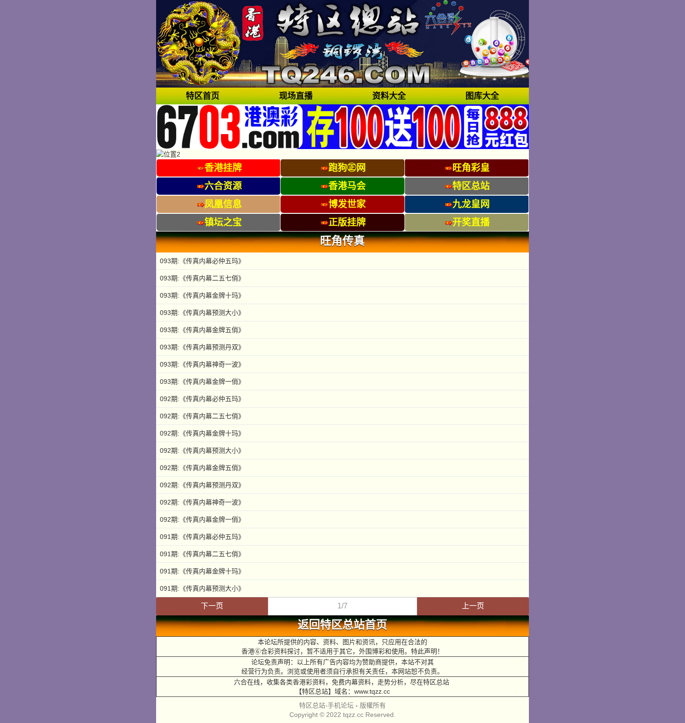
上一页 (473, 606)
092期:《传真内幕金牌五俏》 (202, 467)
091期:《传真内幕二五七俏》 (202, 554)
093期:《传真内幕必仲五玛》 (202, 261)
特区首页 (202, 96)
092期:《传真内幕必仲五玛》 (202, 398)
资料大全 (389, 96)
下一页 (212, 606)
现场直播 (296, 96)
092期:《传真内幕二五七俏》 (202, 416)
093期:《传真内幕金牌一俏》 (202, 381)
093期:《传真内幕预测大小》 (202, 312)
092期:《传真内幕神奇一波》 (202, 502)
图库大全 (482, 96)
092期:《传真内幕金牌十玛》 (202, 433)
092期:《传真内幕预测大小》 (202, 450)
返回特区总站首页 (342, 625)
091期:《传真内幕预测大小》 (202, 588)
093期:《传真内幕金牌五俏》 (202, 330)
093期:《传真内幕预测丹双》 (202, 347)
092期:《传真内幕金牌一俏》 (202, 519)
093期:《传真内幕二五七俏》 (202, 278)
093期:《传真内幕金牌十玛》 (202, 295)
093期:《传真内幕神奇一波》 (202, 364)
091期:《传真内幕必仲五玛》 (202, 536)
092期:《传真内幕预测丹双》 (202, 485)
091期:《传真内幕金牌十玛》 (202, 571)
